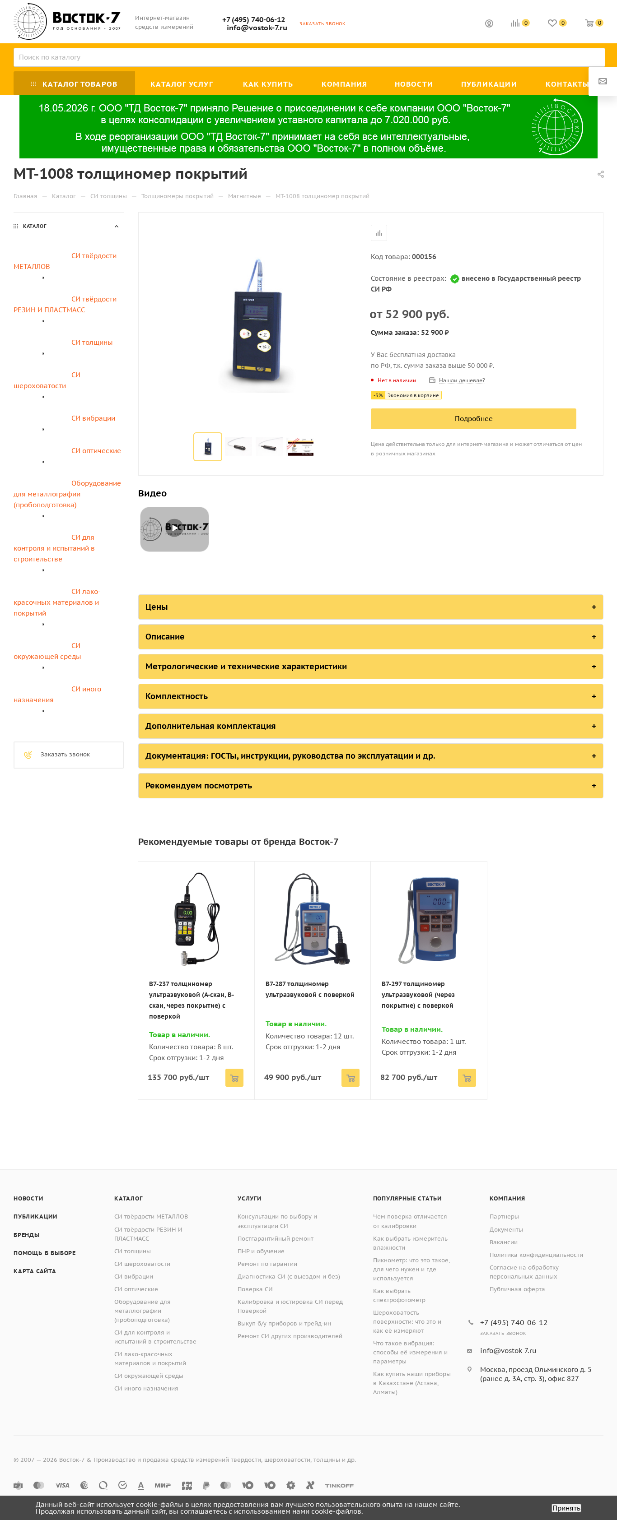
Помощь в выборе (45, 1253)
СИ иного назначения (146, 1388)
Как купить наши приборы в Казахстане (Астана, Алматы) (412, 1383)
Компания (507, 1198)
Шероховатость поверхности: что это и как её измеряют (407, 1322)
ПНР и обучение (261, 1251)
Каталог (128, 1198)
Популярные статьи (407, 1198)
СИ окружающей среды (148, 1376)
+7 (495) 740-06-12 (253, 19)
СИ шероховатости (142, 1264)
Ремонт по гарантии (267, 1264)
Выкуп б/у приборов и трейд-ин (284, 1323)
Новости (28, 1198)
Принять (566, 1508)
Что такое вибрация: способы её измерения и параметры (410, 1352)
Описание (165, 636)
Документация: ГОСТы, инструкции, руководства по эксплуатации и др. (290, 756)
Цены (156, 607)
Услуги (250, 1198)
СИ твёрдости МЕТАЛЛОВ (151, 1216)
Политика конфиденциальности (536, 1255)
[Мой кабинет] (489, 24)
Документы (506, 1229)
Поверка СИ (255, 1289)
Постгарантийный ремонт (275, 1238)
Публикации (35, 1216)
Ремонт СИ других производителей (290, 1336)
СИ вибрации (133, 1276)
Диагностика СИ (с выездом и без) (289, 1276)
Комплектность (176, 696)
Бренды (27, 1235)
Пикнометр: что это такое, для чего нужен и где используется (411, 1269)
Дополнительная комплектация (210, 726)
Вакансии (504, 1242)
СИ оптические (136, 1289)
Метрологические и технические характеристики (246, 666)
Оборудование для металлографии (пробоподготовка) (142, 1311)
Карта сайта (35, 1271)
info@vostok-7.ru (257, 27)
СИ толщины (132, 1251)
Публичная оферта (517, 1289)
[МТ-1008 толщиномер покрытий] (254, 323)
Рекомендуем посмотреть (198, 785)
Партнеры (504, 1216)
